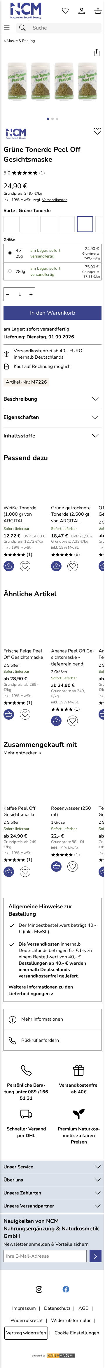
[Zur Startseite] (26, 11)
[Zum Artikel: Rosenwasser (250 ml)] (73, 785)
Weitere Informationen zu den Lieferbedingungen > (40, 990)
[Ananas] (30, 224)
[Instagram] (39, 1289)
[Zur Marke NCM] (16, 133)
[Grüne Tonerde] (85, 224)
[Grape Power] (66, 224)
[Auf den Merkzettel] (97, 131)
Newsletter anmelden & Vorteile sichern (46, 1244)
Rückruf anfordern (40, 1040)
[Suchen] (24, 28)
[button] (96, 53)
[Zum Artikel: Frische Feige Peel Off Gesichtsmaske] (26, 628)
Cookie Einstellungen (77, 1333)
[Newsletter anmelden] (96, 1256)
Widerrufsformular (71, 1320)
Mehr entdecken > (23, 753)
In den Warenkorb (52, 313)
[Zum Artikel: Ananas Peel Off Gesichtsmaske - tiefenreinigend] (73, 628)
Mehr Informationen (42, 1019)
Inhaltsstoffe (19, 435)
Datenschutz (57, 1308)
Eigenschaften (21, 417)
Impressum (24, 1308)
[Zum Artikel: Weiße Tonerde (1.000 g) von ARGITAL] (26, 485)
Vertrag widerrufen (26, 1333)
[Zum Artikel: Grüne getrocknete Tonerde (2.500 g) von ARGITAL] (73, 485)
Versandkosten (54, 200)
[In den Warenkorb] (9, 566)
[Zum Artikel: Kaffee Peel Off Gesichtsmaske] (26, 785)
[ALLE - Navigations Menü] (7, 27)
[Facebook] (66, 1289)
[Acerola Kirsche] (11, 224)
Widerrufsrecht (26, 1320)
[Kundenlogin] (81, 11)
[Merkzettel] (65, 11)
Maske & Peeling (21, 41)
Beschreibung (20, 398)
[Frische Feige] (48, 224)
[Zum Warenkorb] (98, 11)
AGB (83, 1308)
